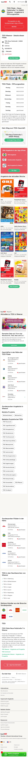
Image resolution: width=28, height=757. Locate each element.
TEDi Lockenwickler (8, 471)
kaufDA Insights (4, 725)
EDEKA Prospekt (5, 701)
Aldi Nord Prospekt (5, 712)
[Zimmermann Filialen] (11, 610)
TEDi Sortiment (6, 652)
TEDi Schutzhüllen (8, 482)
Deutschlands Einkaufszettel (8, 722)
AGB (2, 749)
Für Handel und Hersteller (7, 693)
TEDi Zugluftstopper (8, 463)
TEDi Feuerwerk (7, 421)
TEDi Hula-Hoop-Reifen (9, 440)
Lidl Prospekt (4, 716)
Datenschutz (4, 747)
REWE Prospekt (4, 706)
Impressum (17, 745)
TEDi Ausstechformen (9, 467)
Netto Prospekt (4, 714)
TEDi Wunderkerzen (8, 433)
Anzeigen (23, 5)
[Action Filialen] (11, 616)
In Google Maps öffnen (14, 140)
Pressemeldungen (5, 729)
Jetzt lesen (14, 345)
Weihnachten (18, 415)
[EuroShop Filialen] (4, 616)
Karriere (3, 695)
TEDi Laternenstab (8, 452)
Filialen (13, 677)
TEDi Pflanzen (18, 482)
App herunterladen (5, 727)
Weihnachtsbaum (7, 415)
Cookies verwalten (18, 749)
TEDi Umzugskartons (8, 429)
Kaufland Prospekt (5, 703)
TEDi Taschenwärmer (8, 486)
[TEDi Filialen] (4, 610)
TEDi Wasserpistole (8, 444)
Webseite (8, 51)
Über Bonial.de (4, 691)
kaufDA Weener (6, 677)
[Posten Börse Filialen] (17, 610)
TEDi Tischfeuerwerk (8, 437)
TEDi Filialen (17, 679)
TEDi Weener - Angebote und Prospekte (13, 649)
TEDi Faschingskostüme (9, 456)
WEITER (14, 26)
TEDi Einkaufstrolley (8, 478)
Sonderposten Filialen (7, 679)
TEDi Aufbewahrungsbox (9, 475)
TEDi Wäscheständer (8, 448)
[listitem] (7, 191)
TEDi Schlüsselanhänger (9, 459)
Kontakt (16, 747)
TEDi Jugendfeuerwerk (9, 425)
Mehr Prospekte (14, 286)
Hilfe (2, 745)
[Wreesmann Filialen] (24, 610)
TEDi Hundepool (7, 490)
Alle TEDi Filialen (14, 58)
